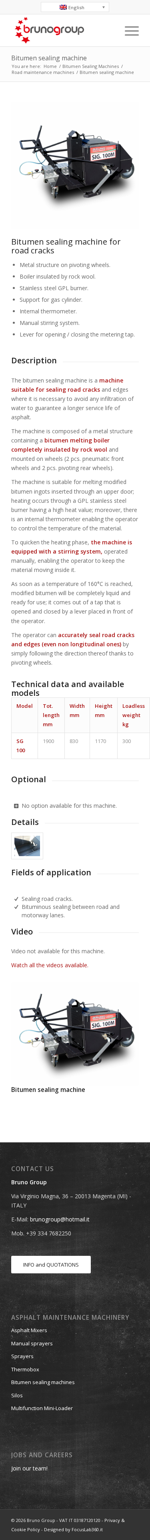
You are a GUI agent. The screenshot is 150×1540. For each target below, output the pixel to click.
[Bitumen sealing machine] (75, 1034)
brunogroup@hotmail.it (60, 1219)
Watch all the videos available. (49, 965)
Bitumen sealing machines (43, 1382)
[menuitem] (128, 30)
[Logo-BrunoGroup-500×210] (62, 30)
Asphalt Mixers (29, 1330)
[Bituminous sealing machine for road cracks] (75, 165)
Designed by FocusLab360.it (73, 1529)
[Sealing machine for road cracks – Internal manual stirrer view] (27, 846)
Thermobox (25, 1369)
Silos (17, 1395)
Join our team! (29, 1468)
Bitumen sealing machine (49, 58)
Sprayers (22, 1356)
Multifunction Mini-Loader (42, 1408)
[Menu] (128, 30)
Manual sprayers (32, 1343)
